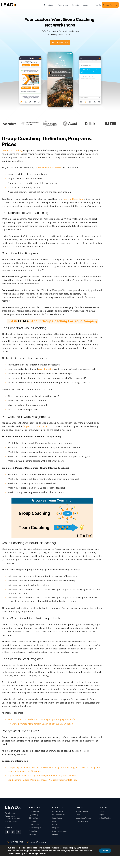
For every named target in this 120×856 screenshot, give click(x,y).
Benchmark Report (59, 831)
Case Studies (57, 818)
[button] (7, 832)
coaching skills (45, 369)
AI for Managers (35, 828)
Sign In (97, 5)
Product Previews (82, 821)
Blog (54, 821)
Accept (105, 850)
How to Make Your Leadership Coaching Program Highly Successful (41, 719)
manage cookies (38, 853)
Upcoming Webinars (83, 818)
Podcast (55, 834)
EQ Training (33, 815)
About (86, 5)
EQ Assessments (35, 811)
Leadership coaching (12, 150)
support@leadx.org (38, 842)
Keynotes (32, 834)
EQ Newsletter (57, 811)
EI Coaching (33, 831)
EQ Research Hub (59, 815)
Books (54, 824)
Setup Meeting (110, 5)
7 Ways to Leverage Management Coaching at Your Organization (40, 723)
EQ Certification (35, 818)
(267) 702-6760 (16, 842)
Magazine (56, 828)
